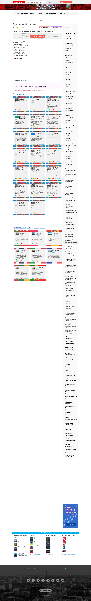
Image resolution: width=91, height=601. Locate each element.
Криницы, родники (71, 390)
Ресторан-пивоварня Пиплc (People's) (70, 314)
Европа (23, 20)
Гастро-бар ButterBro (70, 231)
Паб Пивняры (68, 299)
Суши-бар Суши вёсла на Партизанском (70, 320)
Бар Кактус (67, 127)
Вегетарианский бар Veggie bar (70, 225)
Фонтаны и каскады (70, 449)
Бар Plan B (67, 89)
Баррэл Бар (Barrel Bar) (70, 215)
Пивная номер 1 (68, 308)
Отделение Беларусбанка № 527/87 (23, 118)
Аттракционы (69, 36)
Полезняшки (24, 13)
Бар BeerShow (68, 72)
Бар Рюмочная (68, 164)
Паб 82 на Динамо (69, 288)
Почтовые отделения (71, 420)
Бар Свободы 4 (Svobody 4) (70, 175)
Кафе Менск (39, 202)
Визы (45, 13)
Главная (14, 20)
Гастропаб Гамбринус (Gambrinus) (70, 239)
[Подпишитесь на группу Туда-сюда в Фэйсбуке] (33, 582)
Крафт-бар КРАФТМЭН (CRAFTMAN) (70, 279)
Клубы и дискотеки (70, 381)
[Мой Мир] (25, 80)
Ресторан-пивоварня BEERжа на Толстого (54, 152)
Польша (39, 233)
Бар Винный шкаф (69, 110)
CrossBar (67, 50)
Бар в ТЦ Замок (68, 103)
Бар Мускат (67, 138)
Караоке (68, 364)
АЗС (67, 27)
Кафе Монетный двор (55, 186)
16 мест (37, 252)
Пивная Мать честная (70, 306)
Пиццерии (68, 412)
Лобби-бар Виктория (70, 285)
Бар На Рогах (68, 140)
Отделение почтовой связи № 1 (39, 135)
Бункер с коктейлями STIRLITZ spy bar (70, 221)
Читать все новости (19, 558)
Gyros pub (67, 53)
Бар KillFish (67, 84)
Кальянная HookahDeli (70, 263)
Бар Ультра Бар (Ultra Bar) (70, 197)
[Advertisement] (37, 69)
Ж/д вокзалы (69, 357)
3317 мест (42, 228)
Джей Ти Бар (68, 248)
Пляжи (67, 417)
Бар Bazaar (67, 69)
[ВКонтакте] (21, 80)
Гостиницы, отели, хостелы (70, 350)
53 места (54, 235)
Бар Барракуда (68, 98)
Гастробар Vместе (69, 234)
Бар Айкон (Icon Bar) (69, 93)
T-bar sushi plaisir (69, 62)
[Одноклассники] (23, 80)
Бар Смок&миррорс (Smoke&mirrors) (69, 181)
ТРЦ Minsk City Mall (22, 168)
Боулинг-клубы (70, 341)
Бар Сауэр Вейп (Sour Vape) (70, 167)
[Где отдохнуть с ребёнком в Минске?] (45, 9)
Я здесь (50, 2)
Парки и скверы (70, 410)
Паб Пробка (67, 301)
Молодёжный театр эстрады (40, 169)
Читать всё (49, 554)
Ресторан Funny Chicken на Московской (56, 117)
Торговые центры (70, 440)
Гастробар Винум (69, 236)
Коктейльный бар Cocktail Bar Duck (69, 275)
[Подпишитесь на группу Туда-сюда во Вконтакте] (38, 582)
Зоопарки (68, 359)
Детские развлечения (69, 354)
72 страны (36, 228)
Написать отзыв (57, 27)
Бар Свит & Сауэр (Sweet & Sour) (70, 171)
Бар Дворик (67, 120)
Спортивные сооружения (69, 432)
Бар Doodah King (69, 81)
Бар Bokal (67, 74)
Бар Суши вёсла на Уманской (69, 194)
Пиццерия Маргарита (55, 99)
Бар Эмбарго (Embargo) (70, 210)
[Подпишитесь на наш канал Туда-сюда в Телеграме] (28, 582)
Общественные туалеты (69, 399)
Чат (64, 13)
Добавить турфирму (59, 568)
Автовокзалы (69, 25)
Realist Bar (67, 60)
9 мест (53, 252)
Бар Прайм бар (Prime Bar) (70, 161)
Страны (17, 13)
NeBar (66, 57)
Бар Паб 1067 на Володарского (68, 148)
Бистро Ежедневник (39, 185)
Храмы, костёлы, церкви (69, 455)
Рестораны (69, 427)
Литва (22, 267)
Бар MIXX (67, 86)
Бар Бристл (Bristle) (69, 101)
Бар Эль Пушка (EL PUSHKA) (69, 207)
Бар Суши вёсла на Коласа (69, 190)
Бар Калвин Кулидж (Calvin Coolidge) (69, 130)
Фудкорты (68, 453)
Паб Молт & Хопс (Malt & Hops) (70, 296)
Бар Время (67, 113)
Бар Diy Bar (67, 79)
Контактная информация (33, 568)
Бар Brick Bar (68, 77)
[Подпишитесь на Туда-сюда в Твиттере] (57, 582)
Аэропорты (68, 38)
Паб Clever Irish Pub (69, 290)
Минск (31, 20)
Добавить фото (45, 27)
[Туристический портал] (18, 2)
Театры (68, 438)
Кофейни (68, 387)
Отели (60, 13)
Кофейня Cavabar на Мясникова (22, 204)
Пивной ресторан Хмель (39, 152)
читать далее (25, 109)
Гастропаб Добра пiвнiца (71, 242)
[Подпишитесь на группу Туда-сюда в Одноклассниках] (43, 582)
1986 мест (22, 235)
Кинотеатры (69, 375)
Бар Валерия (68, 105)
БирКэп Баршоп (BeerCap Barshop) (69, 218)
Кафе (67, 370)
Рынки (67, 429)
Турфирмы (39, 13)
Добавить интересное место (46, 568)
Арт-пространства (70, 30)
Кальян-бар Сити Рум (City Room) (70, 256)
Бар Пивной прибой (23, 185)
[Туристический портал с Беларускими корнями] (45, 590)
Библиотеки (69, 338)
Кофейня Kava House (55, 134)
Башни (67, 336)
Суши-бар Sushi (68, 317)
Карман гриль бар (69, 269)
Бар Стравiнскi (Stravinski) (68, 187)
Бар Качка (67, 133)
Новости (32, 13)
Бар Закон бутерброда (70, 125)
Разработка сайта (46, 598)
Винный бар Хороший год (70, 229)
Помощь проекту (68, 568)
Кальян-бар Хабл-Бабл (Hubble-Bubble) (70, 260)
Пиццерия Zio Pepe (22, 151)
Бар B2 (66, 67)
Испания (55, 233)
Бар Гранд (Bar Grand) (70, 117)
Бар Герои (67, 115)
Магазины (68, 394)
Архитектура (69, 33)
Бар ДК (38, 99)
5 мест (21, 252)
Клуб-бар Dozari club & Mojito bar (70, 272)
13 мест (37, 235)
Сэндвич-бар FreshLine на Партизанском (70, 327)
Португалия (39, 267)
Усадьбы (68, 444)
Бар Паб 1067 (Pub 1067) (70, 145)
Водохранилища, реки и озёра (69, 344)
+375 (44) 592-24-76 (24, 42)
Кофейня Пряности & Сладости (23, 100)
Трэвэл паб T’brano (69, 333)
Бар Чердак (67, 204)
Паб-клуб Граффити (69, 303)
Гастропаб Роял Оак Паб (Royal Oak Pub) (70, 245)
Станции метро (70, 435)
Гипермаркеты (69, 347)
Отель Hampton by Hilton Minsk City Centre (23, 134)
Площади (68, 414)
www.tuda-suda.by (48, 594)
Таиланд (23, 250)
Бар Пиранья (68, 156)
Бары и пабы (69, 43)
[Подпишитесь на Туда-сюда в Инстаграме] (52, 582)
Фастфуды (69, 446)
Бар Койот (67, 135)
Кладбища (68, 378)
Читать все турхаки (35, 554)
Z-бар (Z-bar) (68, 65)
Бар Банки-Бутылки (69, 96)
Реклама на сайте (22, 568)
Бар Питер (67, 158)
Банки (67, 41)
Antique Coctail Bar (69, 45)
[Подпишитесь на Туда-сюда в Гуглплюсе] (48, 582)
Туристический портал (46, 595)
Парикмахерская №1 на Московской (40, 117)
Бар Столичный (68, 183)
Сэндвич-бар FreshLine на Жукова (70, 323)
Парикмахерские (70, 406)
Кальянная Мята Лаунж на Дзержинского (70, 266)
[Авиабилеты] (70, 527)
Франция (55, 250)
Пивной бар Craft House (70, 311)
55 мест (21, 269)
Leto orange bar (68, 55)
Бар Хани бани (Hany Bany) (70, 201)
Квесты (67, 373)
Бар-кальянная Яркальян (71, 212)
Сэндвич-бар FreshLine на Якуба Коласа (70, 330)
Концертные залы (70, 384)
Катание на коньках (70, 367)
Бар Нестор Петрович (70, 143)
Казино (68, 362)
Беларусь (27, 20)
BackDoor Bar (68, 48)
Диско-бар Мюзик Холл (70, 251)
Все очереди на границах (68, 554)
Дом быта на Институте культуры (55, 168)
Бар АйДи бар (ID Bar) (70, 91)
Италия (38, 250)
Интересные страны (22, 228)
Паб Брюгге (67, 293)
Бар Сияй (67, 177)
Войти (75, 2)
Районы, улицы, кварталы (69, 424)
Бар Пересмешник (69, 151)
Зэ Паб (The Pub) (69, 253)
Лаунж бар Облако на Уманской (70, 283)
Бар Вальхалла (68, 108)
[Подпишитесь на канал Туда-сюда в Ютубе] (62, 582)
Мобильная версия (46, 562)
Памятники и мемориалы (69, 403)
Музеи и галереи (70, 396)
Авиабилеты (52, 13)
